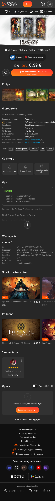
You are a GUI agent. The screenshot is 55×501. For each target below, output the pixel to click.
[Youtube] (39, 468)
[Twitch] (46, 468)
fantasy (34, 149)
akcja (50, 149)
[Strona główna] (9, 4)
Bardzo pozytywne (32, 139)
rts (42, 149)
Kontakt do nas (27, 441)
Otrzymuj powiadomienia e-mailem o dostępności (32, 72)
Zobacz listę (30, 119)
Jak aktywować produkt (35, 125)
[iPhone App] (17, 476)
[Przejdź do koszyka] (43, 4)
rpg (11, 149)
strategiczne (21, 149)
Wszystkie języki (46, 386)
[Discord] (9, 468)
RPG (32, 137)
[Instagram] (24, 468)
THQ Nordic (29, 131)
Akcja (27, 137)
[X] (17, 468)
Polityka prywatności (27, 433)
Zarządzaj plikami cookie (27, 486)
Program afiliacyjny (28, 437)
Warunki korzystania (27, 429)
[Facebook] (31, 468)
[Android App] (37, 476)
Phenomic (29, 128)
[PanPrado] (13, 362)
